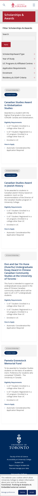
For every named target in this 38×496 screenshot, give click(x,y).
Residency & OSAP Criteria (14, 77)
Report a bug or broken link (19, 465)
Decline (22, 492)
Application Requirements (14, 68)
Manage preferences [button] (8, 492)
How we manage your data (19, 468)
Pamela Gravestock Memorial (15, 362)
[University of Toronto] (19, 442)
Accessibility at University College (19, 459)
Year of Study (8, 58)
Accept (32, 492)
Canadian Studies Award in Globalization (18, 105)
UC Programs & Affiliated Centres (18, 63)
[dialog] (19, 485)
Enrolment (7, 73)
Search (6, 34)
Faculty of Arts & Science (19, 456)
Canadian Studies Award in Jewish (18, 184)
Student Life (19, 462)
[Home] (19, 5)
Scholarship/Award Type (13, 54)
